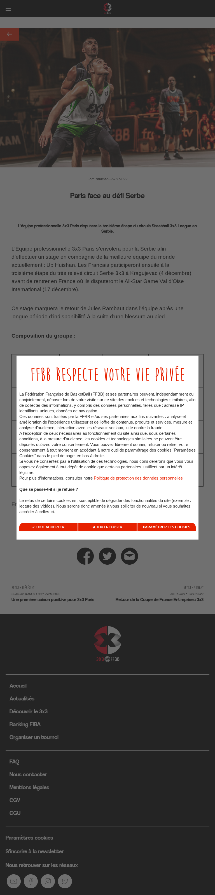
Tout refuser (108, 527)
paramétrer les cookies (166, 527)
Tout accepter (49, 527)
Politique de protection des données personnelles (138, 477)
